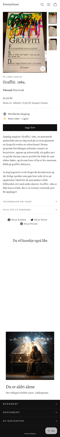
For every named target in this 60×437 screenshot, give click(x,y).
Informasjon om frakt (17, 201)
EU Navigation (13, 420)
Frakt (25, 102)
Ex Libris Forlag (12, 77)
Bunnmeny (10, 403)
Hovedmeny (11, 412)
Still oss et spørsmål (17, 209)
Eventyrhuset (11, 4)
